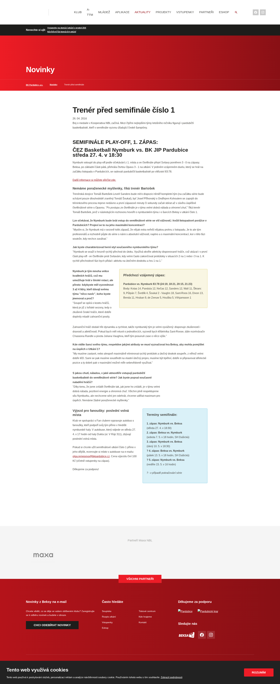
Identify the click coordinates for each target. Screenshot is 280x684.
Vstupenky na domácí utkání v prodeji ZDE (66, 28)
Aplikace (122, 12)
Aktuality (143, 12)
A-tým (90, 12)
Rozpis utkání (109, 616)
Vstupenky (185, 12)
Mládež (104, 12)
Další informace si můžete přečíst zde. (94, 180)
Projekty (163, 12)
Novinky (53, 85)
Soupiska (106, 611)
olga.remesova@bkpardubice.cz (91, 456)
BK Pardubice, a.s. (34, 85)
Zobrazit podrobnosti (171, 677)
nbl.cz (62, 12)
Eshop (224, 12)
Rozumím (259, 672)
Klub (78, 12)
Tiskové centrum (147, 611)
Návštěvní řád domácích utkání (61, 32)
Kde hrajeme (145, 616)
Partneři (206, 12)
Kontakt (142, 622)
